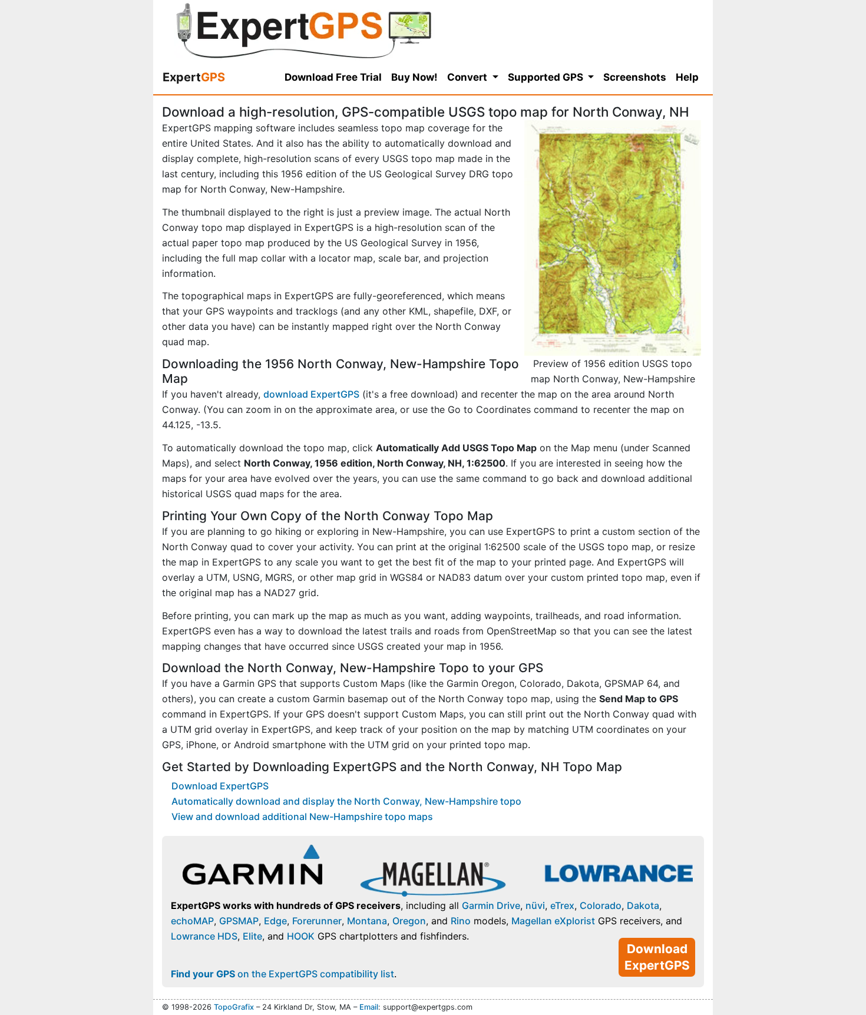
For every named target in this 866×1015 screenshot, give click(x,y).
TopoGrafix (234, 1007)
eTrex (562, 905)
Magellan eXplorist (553, 921)
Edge (275, 921)
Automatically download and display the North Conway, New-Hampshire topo (346, 801)
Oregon (409, 921)
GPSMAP (239, 921)
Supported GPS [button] (547, 77)
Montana (367, 921)
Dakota (643, 905)
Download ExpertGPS (220, 786)
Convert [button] (468, 77)
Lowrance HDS (204, 936)
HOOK (301, 936)
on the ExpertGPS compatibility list (282, 974)
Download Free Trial (333, 77)
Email (368, 1007)
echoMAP (192, 921)
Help (687, 77)
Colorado (601, 905)
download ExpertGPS (311, 394)
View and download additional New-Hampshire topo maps (302, 816)
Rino (461, 921)
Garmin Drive (491, 905)
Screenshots (634, 77)
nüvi (535, 905)
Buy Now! (414, 77)
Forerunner (317, 921)
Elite (252, 936)
